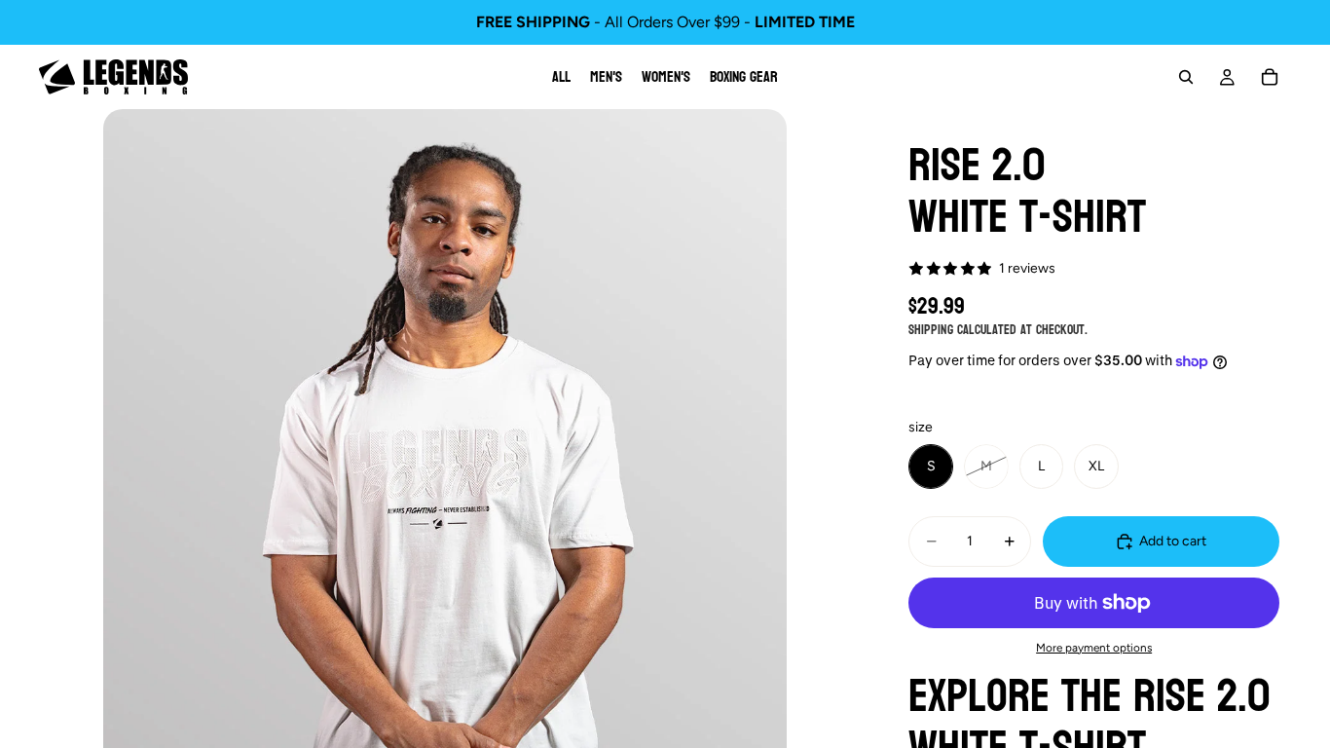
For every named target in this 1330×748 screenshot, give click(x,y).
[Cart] (1269, 77)
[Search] (1185, 77)
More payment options (1094, 647)
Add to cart (1172, 541)
